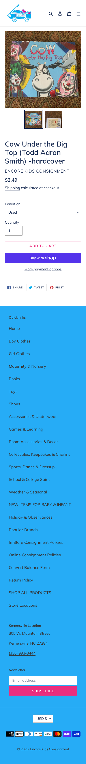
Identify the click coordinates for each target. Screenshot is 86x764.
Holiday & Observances (30, 517)
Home (14, 328)
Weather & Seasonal (28, 492)
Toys (13, 391)
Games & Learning (26, 429)
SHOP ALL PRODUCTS (30, 592)
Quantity (12, 222)
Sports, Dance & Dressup (32, 466)
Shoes (14, 403)
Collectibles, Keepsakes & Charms (39, 454)
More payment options (43, 269)
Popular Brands (23, 529)
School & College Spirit (29, 479)
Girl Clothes (19, 353)
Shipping (12, 187)
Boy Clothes (20, 341)
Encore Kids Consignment (49, 749)
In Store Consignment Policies (36, 542)
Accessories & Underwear (33, 416)
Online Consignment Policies (35, 554)
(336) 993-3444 (22, 653)
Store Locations (23, 605)
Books (14, 378)
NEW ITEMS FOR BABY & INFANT (40, 504)
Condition (12, 204)
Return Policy (21, 580)
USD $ (41, 718)
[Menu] (78, 13)
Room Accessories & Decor (33, 441)
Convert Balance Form (29, 567)
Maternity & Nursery (27, 366)
